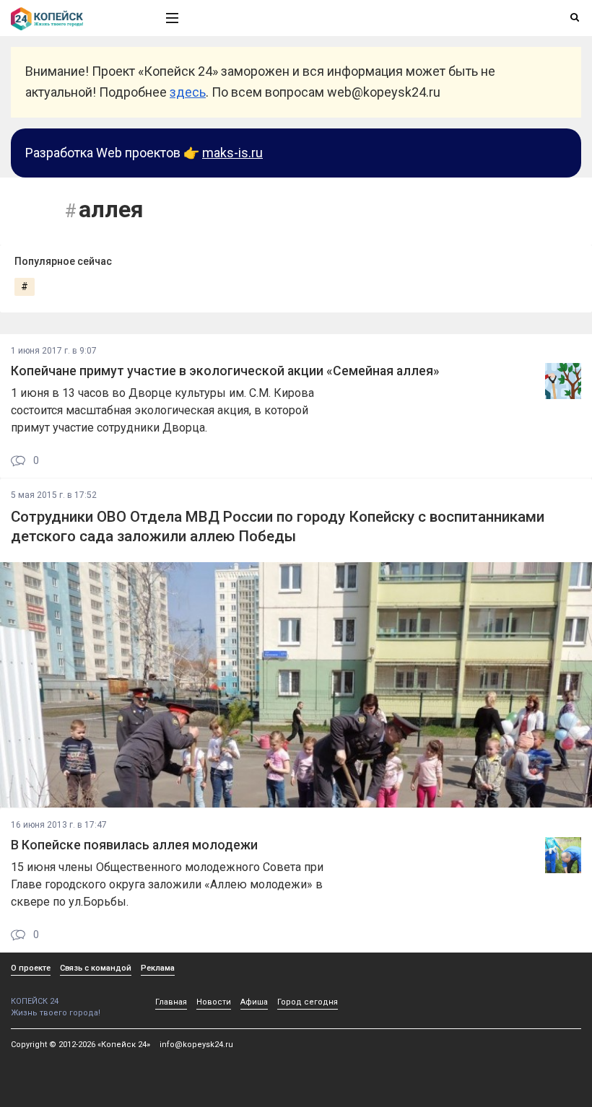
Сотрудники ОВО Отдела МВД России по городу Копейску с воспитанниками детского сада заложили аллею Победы (277, 526)
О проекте (31, 968)
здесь (188, 92)
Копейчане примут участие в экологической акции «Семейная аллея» (225, 371)
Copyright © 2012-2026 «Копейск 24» (80, 1044)
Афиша (254, 1002)
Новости (213, 1002)
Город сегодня (307, 1002)
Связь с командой (95, 968)
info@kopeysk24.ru (196, 1044)
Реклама (158, 968)
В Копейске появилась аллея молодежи (134, 845)
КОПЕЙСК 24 (34, 1001)
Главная (171, 1002)
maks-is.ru (232, 152)
